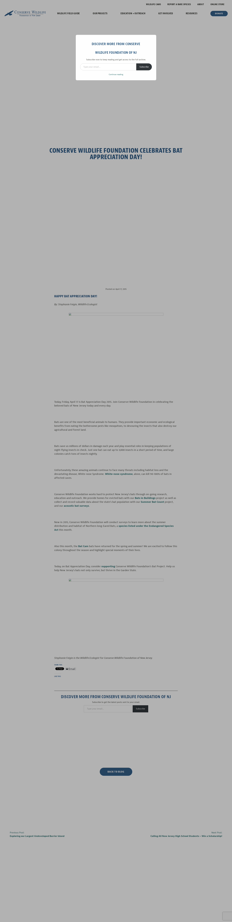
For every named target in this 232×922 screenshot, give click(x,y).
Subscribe (144, 67)
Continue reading (116, 74)
